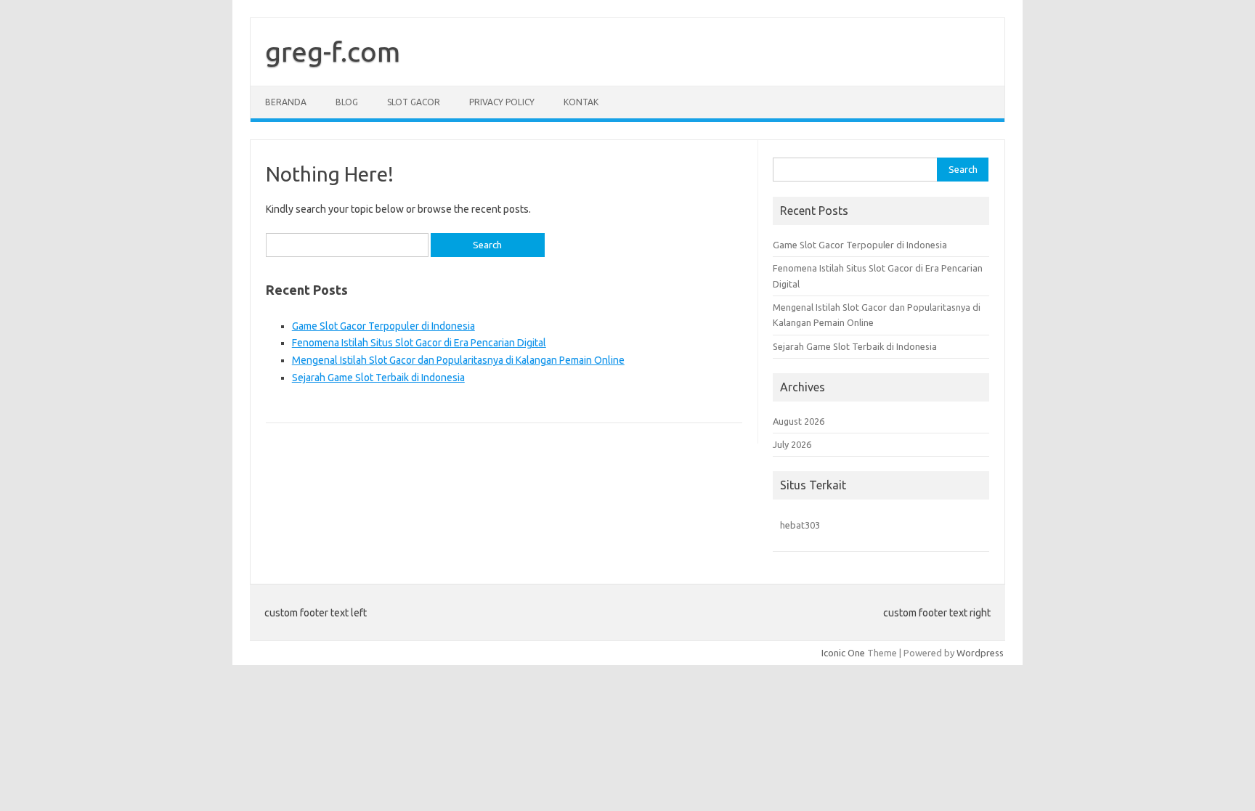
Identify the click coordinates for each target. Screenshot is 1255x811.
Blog (347, 102)
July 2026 (792, 444)
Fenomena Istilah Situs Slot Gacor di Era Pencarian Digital (419, 343)
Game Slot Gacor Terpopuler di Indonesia (383, 326)
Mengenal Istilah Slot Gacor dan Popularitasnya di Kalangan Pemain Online (458, 360)
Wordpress (980, 653)
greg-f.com (332, 51)
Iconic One (843, 653)
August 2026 (798, 421)
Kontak (581, 102)
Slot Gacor (413, 102)
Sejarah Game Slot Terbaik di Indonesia (378, 377)
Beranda (285, 102)
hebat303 (800, 525)
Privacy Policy (502, 102)
